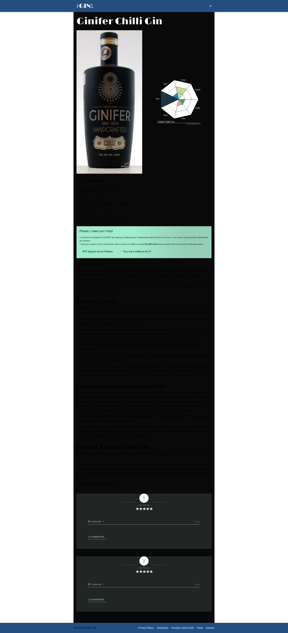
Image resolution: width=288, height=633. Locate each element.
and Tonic (106, 416)
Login (197, 521)
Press (200, 627)
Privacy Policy (146, 627)
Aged (89, 204)
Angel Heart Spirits (116, 217)
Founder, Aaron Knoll (182, 627)
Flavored (124, 204)
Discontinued (106, 204)
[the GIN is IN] (86, 6)
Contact (210, 627)
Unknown (100, 197)
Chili (107, 190)
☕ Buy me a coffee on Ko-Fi (135, 251)
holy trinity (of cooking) (181, 409)
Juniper (118, 190)
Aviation (142, 435)
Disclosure (162, 627)
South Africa (107, 211)
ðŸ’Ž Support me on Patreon (97, 251)
